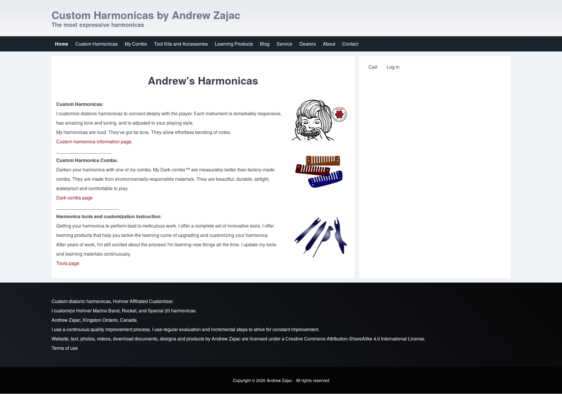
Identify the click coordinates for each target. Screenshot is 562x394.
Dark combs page (74, 197)
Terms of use (65, 348)
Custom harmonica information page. (94, 141)
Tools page (67, 263)
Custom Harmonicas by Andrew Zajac (146, 14)
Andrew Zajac (226, 338)
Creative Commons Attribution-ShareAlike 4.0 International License (354, 338)
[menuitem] (62, 43)
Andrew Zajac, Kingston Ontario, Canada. (95, 319)
